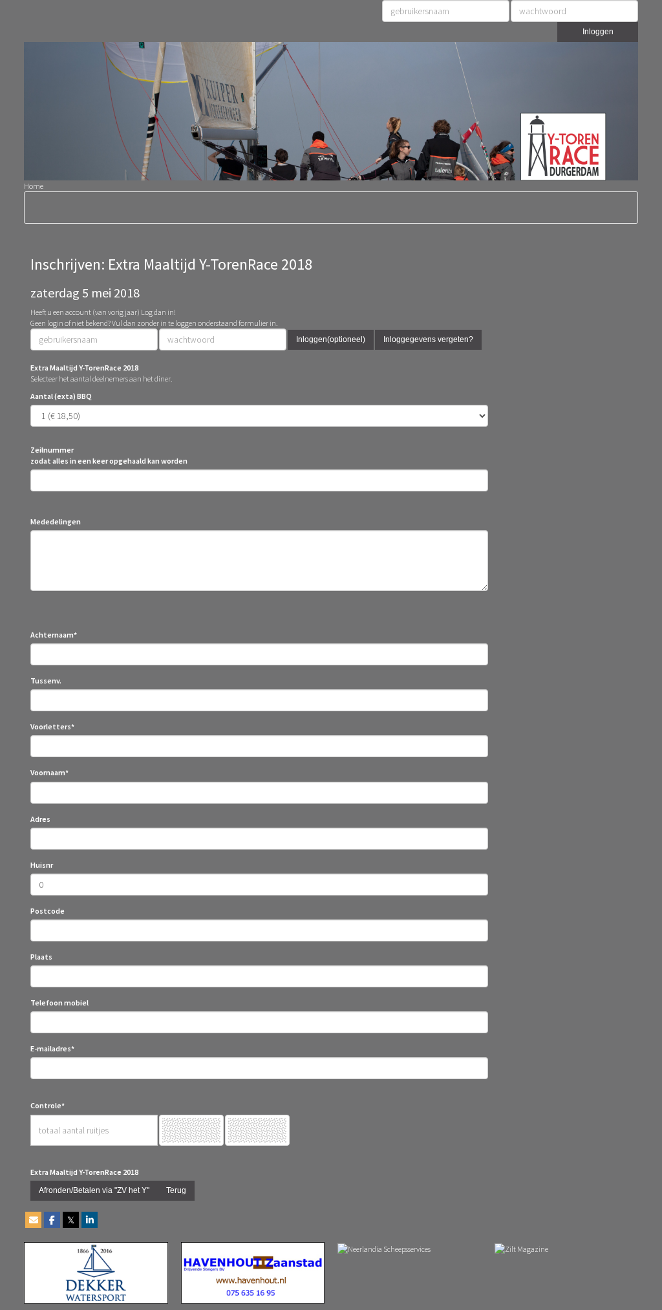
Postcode (47, 911)
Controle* (47, 1105)
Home (33, 186)
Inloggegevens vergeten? (428, 339)
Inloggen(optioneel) (330, 339)
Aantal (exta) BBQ (61, 396)
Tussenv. (45, 680)
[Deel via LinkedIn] (89, 1220)
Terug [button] (176, 1190)
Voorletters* (52, 726)
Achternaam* (53, 634)
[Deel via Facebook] (52, 1220)
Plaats (41, 956)
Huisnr (41, 865)
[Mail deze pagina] (33, 1220)
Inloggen (598, 31)
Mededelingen (55, 521)
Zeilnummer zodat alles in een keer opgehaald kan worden (108, 455)
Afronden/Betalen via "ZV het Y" (94, 1190)
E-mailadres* (52, 1048)
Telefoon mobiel (59, 1002)
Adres (40, 819)
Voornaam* (49, 772)
